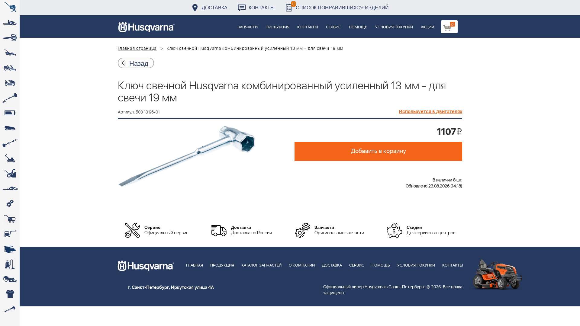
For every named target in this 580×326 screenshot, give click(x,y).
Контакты (262, 7)
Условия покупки (394, 27)
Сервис (333, 27)
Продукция (277, 27)
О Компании (302, 265)
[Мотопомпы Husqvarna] (10, 249)
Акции (427, 27)
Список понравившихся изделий (340, 6)
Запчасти (247, 27)
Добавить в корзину (378, 151)
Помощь (358, 27)
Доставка (214, 7)
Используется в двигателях (430, 111)
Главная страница (137, 49)
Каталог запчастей (261, 265)
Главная (194, 265)
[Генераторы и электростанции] (10, 218)
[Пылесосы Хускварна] (10, 264)
